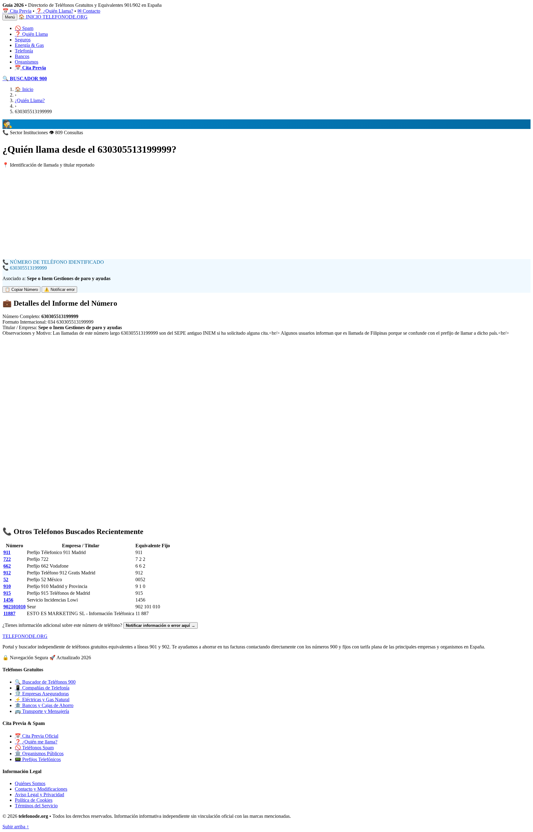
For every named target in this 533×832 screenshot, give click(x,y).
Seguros (23, 39)
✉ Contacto (88, 11)
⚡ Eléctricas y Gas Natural (42, 699)
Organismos (26, 61)
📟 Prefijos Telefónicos (38, 759)
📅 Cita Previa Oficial (36, 736)
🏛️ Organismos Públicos (39, 753)
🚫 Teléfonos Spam (34, 747)
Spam (24, 28)
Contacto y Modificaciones (41, 789)
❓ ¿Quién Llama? (54, 11)
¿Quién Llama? (30, 100)
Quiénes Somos (30, 783)
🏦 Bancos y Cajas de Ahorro (44, 705)
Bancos (22, 56)
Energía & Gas (29, 45)
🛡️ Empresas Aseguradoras (42, 693)
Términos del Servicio (36, 805)
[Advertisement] (187, 216)
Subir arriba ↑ (15, 826)
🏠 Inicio (24, 89)
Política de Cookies (33, 800)
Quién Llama (31, 34)
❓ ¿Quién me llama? (36, 741)
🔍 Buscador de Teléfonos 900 (45, 682)
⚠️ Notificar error (59, 289)
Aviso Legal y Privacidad (39, 794)
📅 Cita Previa (16, 11)
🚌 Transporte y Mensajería (42, 711)
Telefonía (24, 50)
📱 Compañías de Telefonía (42, 687)
